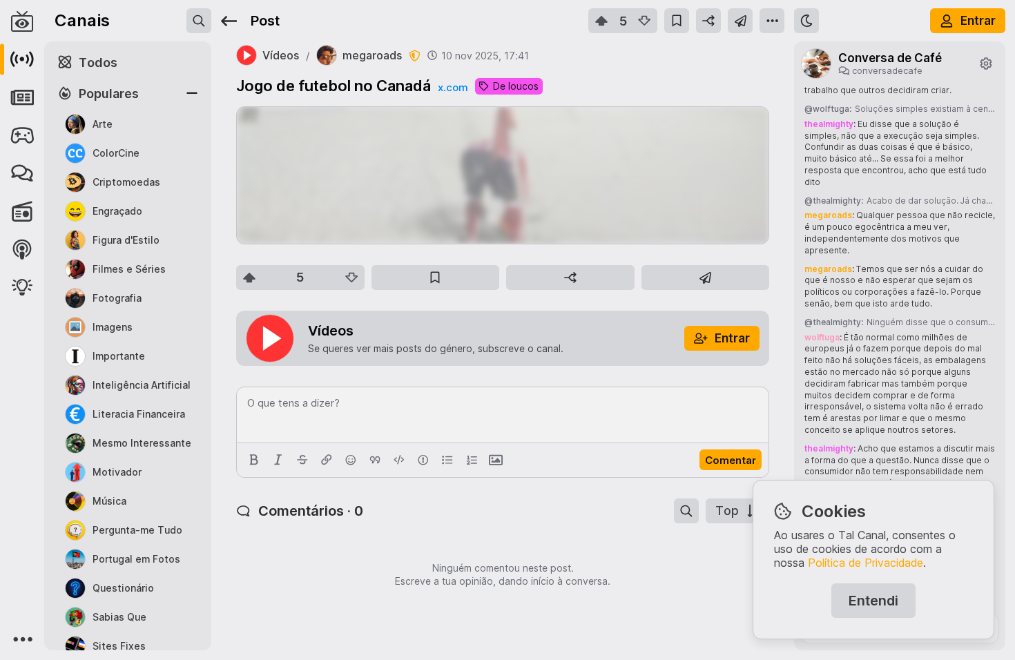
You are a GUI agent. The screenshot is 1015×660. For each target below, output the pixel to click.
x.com (453, 87)
